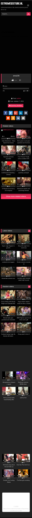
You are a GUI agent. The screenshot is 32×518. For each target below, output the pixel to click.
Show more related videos (16, 196)
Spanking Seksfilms (16, 105)
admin (19, 98)
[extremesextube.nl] (13, 4)
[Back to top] (26, 512)
